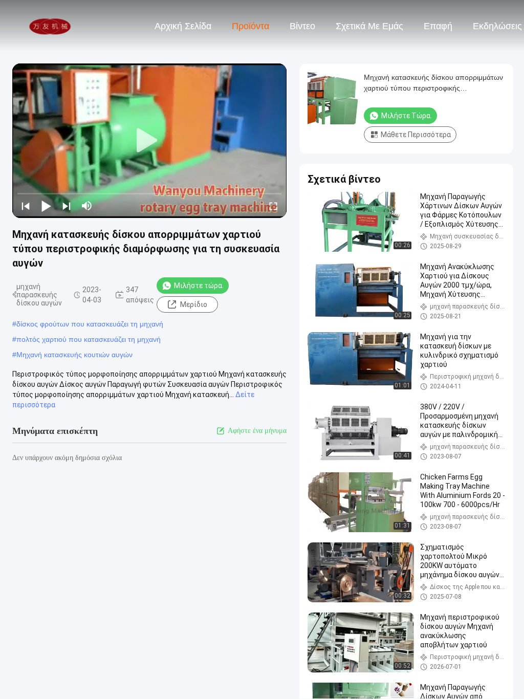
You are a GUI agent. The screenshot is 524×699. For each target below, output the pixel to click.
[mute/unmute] (87, 205)
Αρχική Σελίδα (183, 26)
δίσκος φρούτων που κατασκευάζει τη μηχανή (89, 324)
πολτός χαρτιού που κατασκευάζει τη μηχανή (88, 339)
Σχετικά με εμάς (369, 26)
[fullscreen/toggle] (273, 205)
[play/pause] (46, 205)
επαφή (438, 26)
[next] (66, 205)
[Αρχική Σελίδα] (50, 25)
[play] (149, 141)
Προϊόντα (250, 26)
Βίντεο (302, 26)
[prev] (25, 205)
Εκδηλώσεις (497, 26)
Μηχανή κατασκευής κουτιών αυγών (74, 355)
